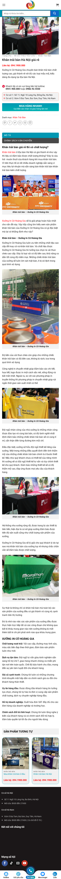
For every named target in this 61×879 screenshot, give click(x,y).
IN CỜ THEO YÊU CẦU (24, 55)
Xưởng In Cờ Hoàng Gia (14, 221)
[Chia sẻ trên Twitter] (15, 122)
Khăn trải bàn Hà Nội (42, 774)
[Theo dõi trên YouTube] (25, 863)
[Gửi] (54, 13)
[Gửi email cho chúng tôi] (18, 863)
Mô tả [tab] (7, 135)
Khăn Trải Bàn (44, 55)
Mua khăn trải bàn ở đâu (14, 774)
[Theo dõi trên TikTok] (11, 863)
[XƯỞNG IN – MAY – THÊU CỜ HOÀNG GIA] (30, 5)
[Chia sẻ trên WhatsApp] (4, 122)
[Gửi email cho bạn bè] (20, 122)
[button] (4, 4)
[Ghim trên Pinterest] (25, 122)
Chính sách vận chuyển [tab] (18, 140)
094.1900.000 (18, 65)
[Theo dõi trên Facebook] (5, 863)
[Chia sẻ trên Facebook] (10, 122)
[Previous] (2, 762)
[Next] (58, 762)
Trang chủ (6, 55)
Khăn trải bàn (9, 152)
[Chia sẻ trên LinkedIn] (30, 122)
